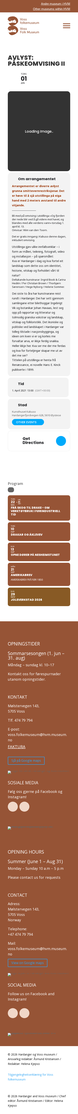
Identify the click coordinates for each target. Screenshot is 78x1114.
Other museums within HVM (51, 9)
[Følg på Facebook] (13, 807)
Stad (22, 405)
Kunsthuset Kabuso (24, 411)
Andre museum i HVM (55, 3)
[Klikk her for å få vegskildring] (61, 441)
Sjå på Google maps (26, 760)
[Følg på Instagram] (24, 807)
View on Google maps (27, 963)
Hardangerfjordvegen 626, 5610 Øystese (36, 415)
